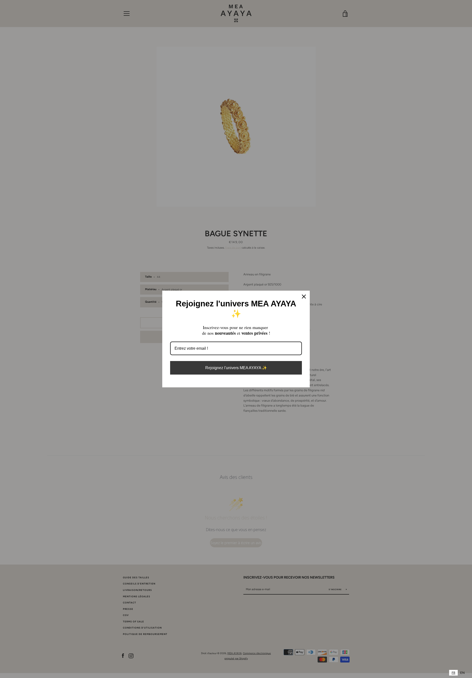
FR (453, 673)
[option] (462, 673)
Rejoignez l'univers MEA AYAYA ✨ (236, 368)
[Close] (304, 296)
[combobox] (453, 673)
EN (462, 673)
